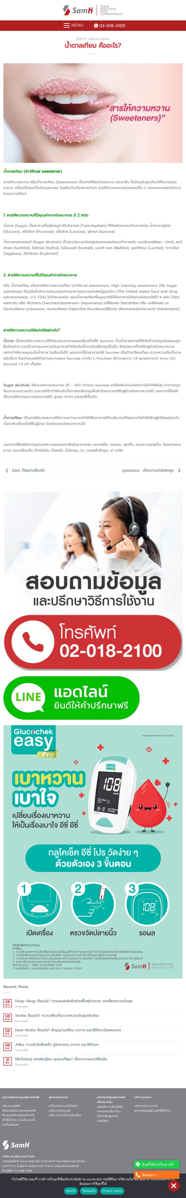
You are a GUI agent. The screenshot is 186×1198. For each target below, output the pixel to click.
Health (81, 39)
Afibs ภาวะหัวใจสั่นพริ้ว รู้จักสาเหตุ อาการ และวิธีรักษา (57, 1045)
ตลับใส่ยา (103, 1121)
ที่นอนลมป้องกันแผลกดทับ (18, 1115)
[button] (173, 1185)
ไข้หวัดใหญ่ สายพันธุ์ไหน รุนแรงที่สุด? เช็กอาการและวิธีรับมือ (61, 1059)
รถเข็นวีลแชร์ (10, 1124)
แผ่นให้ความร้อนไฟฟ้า (110, 1107)
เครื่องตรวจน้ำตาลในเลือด (65, 1115)
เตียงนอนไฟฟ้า (11, 1106)
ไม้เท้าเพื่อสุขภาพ (107, 1116)
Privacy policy (112, 1191)
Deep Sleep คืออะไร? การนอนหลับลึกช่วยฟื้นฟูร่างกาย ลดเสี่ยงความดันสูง (74, 1001)
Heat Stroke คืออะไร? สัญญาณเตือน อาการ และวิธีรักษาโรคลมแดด (68, 1030)
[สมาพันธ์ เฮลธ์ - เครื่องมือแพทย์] (93, 10)
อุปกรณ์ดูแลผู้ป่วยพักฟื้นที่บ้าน (152, 1110)
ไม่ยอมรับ (88, 1191)
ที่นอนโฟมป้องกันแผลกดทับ (19, 1110)
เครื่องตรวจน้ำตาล (99, 39)
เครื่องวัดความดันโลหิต (63, 1106)
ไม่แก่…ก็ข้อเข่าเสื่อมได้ (28, 470)
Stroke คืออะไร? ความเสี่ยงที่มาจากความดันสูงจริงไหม (57, 1016)
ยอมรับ (71, 1191)
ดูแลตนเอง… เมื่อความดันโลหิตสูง (148, 470)
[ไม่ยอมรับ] (180, 1187)
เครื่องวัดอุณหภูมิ (60, 1110)
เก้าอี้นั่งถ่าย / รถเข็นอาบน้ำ (18, 1120)
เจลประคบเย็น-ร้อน (109, 1111)
